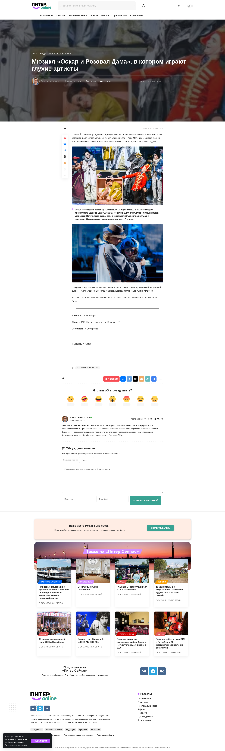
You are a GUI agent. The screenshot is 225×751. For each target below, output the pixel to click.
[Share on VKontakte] (65, 144)
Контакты (95, 729)
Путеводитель (86, 582)
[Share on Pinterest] (65, 138)
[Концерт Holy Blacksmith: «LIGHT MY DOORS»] (93, 623)
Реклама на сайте (54, 729)
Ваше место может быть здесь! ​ (89, 525)
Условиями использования (16, 745)
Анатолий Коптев (81, 418)
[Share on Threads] (65, 156)
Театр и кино (64, 53)
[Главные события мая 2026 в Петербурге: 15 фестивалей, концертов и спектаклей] (171, 623)
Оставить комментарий (149, 81)
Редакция (70, 729)
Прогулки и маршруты (50, 582)
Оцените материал (70, 460)
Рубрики (83, 729)
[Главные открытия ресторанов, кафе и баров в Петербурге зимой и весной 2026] (132, 623)
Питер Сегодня (39, 53)
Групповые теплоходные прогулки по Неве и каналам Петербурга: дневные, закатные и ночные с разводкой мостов (54, 593)
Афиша (53, 53)
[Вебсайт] (145, 419)
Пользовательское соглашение (78, 735)
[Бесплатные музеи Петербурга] (93, 571)
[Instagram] (151, 419)
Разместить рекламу (153, 129)
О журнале (37, 729)
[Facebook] (148, 419)
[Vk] (144, 671)
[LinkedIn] (155, 419)
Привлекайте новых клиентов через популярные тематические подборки (89, 530)
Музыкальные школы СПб (88, 368)
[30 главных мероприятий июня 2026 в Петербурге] (54, 623)
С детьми (162, 582)
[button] (40, 741)
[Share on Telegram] (65, 150)
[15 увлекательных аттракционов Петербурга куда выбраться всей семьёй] (171, 571)
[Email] (65, 163)
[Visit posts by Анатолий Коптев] (65, 419)
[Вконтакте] (158, 419)
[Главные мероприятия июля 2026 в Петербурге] (132, 571)
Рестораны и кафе (126, 634)
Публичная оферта (105, 735)
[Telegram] (162, 419)
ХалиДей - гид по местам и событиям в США (103, 435)
